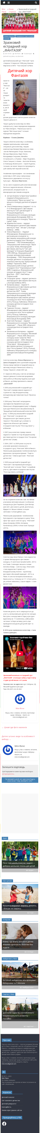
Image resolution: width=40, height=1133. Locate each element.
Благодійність (6, 1107)
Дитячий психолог (8, 1097)
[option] (20, 855)
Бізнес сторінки (9, 36)
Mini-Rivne (18, 53)
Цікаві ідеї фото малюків (14, 727)
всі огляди (30, 952)
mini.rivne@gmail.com (9, 1064)
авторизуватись (8, 774)
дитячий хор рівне (9, 56)
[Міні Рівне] (4, 2)
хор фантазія (19, 56)
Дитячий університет (9, 1104)
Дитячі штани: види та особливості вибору (18, 737)
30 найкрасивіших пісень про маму (20, 866)
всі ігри (31, 913)
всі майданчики (28, 987)
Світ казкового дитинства (11, 1100)
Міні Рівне (5, 1078)
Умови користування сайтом (12, 1110)
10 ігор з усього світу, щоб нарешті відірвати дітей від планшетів (19, 907)
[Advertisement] (20, 813)
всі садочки (30, 1026)
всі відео (31, 870)
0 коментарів (27, 53)
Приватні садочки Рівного (20, 1022)
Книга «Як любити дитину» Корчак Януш (19, 946)
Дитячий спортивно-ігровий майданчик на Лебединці (16, 981)
